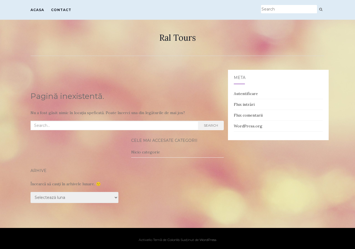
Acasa (37, 10)
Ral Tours (177, 38)
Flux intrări (244, 104)
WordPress (207, 240)
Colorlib (173, 240)
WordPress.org (248, 126)
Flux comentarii (248, 115)
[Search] (320, 9)
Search (211, 125)
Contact (61, 10)
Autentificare (246, 93)
